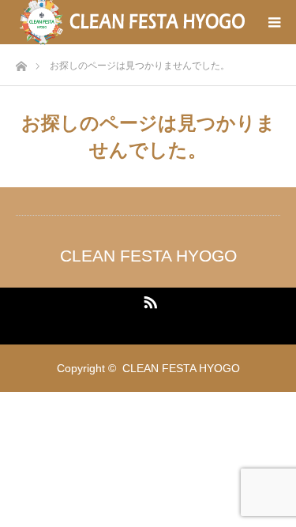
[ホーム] (21, 62)
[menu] (274, 22)
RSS (148, 299)
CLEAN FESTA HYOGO (148, 255)
